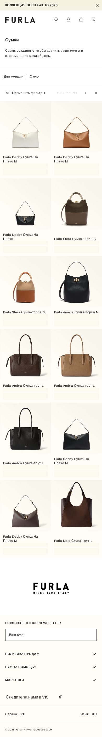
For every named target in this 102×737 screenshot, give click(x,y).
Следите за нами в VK (27, 697)
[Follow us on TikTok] (60, 697)
